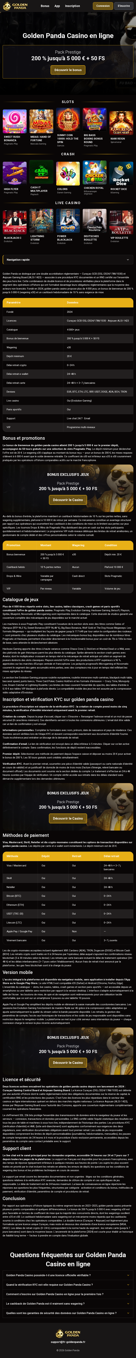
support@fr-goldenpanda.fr (68, 1342)
